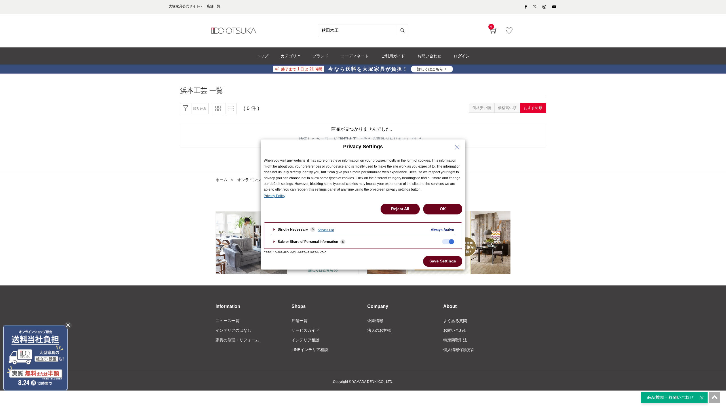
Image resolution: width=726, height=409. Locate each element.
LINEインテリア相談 (310, 349)
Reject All (400, 208)
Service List (326, 229)
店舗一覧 (299, 320)
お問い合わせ (455, 330)
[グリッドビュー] (218, 108)
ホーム (221, 180)
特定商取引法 (455, 340)
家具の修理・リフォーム (237, 340)
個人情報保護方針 (459, 349)
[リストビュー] (231, 108)
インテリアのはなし (233, 330)
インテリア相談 (305, 340)
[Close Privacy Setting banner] (457, 147)
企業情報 (375, 320)
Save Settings (442, 261)
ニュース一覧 (227, 320)
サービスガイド (305, 330)
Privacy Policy (274, 196)
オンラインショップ (255, 180)
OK (443, 208)
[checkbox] (448, 241)
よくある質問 (455, 320)
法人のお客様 (379, 330)
